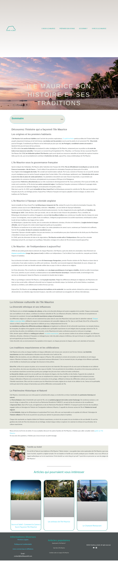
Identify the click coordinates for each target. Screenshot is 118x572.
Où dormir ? (83, 28)
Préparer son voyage (67, 28)
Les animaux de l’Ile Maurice (59, 522)
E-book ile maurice (48, 28)
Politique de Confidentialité (23, 544)
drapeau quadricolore (18, 253)
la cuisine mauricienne (51, 333)
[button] (61, 119)
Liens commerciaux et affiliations (23, 549)
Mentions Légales (23, 539)
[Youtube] (94, 547)
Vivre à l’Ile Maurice (99, 28)
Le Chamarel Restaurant (92, 526)
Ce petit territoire (68, 138)
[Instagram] (96, 547)
